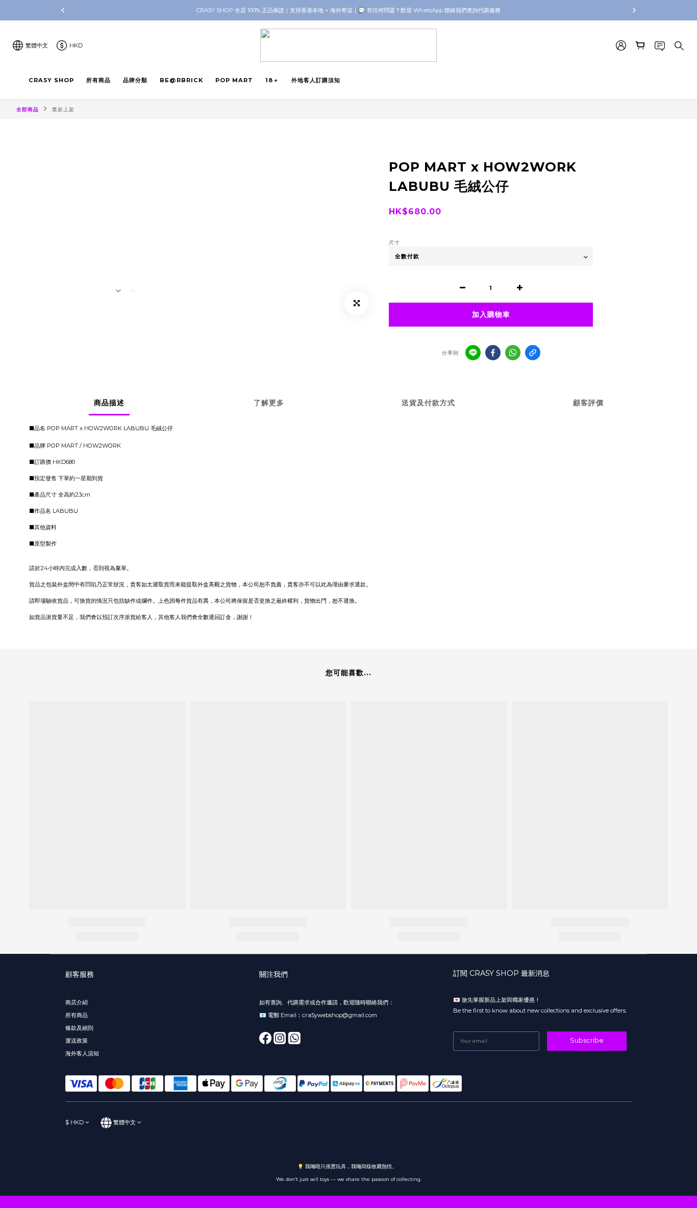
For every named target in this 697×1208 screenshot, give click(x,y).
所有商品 (77, 1015)
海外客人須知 (82, 1053)
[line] (473, 352)
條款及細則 (79, 1027)
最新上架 (63, 109)
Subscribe (587, 1040)
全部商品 (27, 109)
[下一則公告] (634, 10)
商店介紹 (76, 1002)
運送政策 (76, 1040)
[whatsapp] (512, 352)
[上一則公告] (62, 10)
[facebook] (493, 352)
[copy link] (532, 352)
